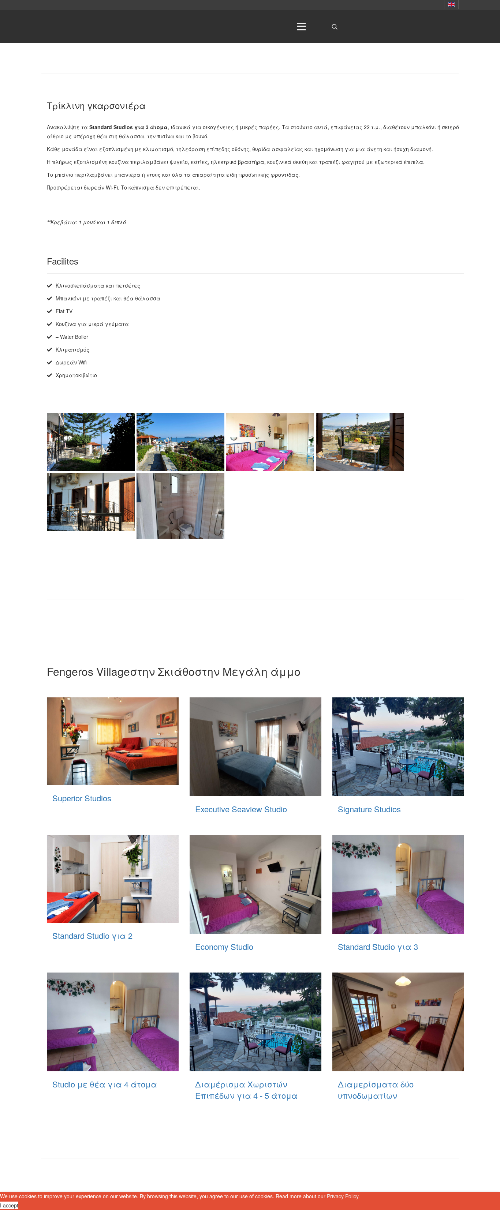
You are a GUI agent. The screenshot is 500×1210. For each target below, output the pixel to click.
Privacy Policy (342, 1196)
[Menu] (301, 26)
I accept (9, 1205)
